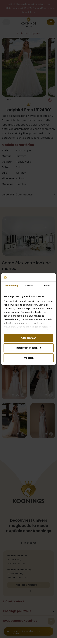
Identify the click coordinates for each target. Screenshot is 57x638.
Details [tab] (29, 285)
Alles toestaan (28, 338)
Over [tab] (46, 285)
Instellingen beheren (27, 347)
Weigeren (29, 357)
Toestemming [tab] (10, 285)
